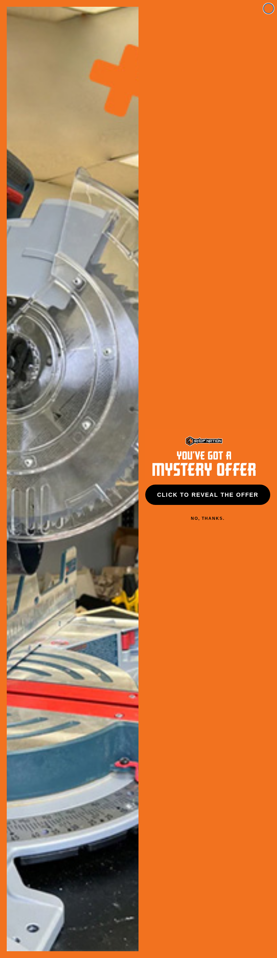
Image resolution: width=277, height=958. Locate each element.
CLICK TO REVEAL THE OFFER (207, 495)
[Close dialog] (268, 8)
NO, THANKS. (208, 518)
